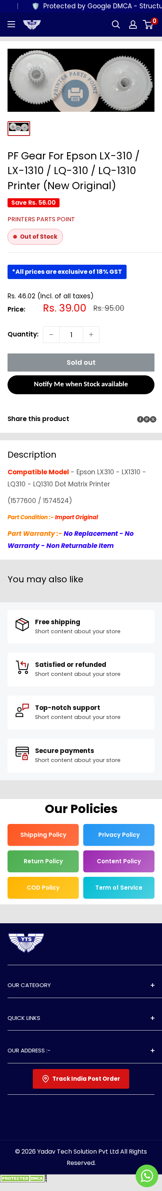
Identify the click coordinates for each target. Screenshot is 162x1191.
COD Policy (43, 888)
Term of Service (118, 888)
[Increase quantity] (91, 334)
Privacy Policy (119, 835)
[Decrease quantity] (51, 334)
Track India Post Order (86, 1079)
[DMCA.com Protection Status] (23, 1180)
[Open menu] (11, 24)
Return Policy (43, 861)
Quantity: (23, 334)
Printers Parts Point (41, 219)
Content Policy (119, 861)
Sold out (81, 362)
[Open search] (116, 24)
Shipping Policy (43, 835)
